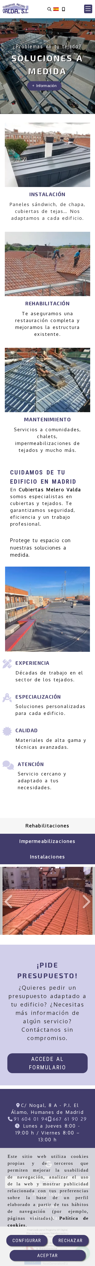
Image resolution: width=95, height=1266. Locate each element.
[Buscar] (49, 9)
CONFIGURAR (26, 1240)
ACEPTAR (47, 1255)
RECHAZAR (71, 1240)
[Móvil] (63, 9)
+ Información (44, 85)
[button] (88, 9)
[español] (56, 8)
